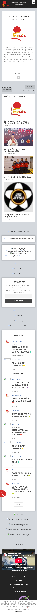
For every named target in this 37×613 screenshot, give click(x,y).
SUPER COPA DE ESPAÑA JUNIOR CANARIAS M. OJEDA (22, 489)
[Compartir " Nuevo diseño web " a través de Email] (19, 77)
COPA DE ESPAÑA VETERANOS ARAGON (22, 399)
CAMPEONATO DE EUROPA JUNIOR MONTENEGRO (20, 385)
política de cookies (23, 608)
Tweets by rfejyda (18, 545)
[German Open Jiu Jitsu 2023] (18, 165)
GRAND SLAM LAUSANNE (18, 364)
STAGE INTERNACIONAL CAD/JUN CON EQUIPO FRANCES (20, 348)
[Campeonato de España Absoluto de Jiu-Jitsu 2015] (18, 109)
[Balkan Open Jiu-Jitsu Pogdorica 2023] (18, 137)
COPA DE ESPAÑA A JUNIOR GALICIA (21, 474)
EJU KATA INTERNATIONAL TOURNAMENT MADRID (20, 431)
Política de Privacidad (19, 577)
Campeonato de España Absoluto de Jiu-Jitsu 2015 (17, 122)
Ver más (19, 504)
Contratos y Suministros (19, 570)
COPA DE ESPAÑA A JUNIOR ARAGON (21, 415)
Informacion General (19, 561)
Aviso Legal (19, 580)
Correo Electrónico (18, 293)
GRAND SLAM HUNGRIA (18, 447)
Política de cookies (19, 588)
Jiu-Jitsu (23, 20)
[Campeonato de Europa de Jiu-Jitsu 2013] (18, 197)
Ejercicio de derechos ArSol (19, 584)
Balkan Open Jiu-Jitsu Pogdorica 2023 (14, 150)
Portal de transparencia (19, 557)
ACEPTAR (18, 611)
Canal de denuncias (19, 591)
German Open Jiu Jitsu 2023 (17, 176)
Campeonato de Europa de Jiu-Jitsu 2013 (17, 215)
